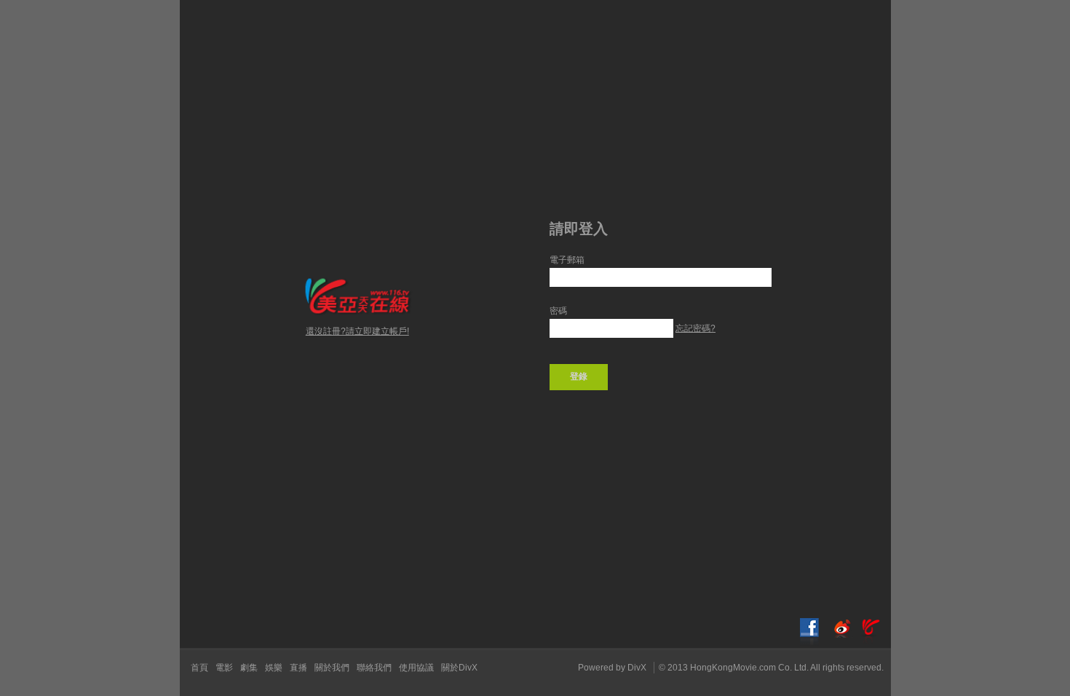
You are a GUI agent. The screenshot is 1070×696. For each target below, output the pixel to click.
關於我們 (331, 668)
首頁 (199, 668)
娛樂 (273, 668)
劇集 (249, 668)
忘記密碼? (695, 328)
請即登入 (579, 229)
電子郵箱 (567, 260)
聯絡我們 (374, 668)
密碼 (558, 311)
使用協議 (416, 668)
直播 (298, 668)
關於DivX (459, 668)
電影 (224, 668)
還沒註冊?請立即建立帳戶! (357, 331)
